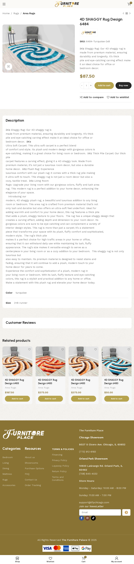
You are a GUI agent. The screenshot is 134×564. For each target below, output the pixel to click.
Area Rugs (29, 13)
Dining (5, 468)
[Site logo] (67, 3)
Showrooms (31, 463)
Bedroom (7, 457)
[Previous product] (123, 13)
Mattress (7, 474)
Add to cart (104, 85)
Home (6, 13)
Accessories (8, 485)
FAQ (27, 474)
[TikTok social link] (93, 518)
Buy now (123, 85)
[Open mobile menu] (4, 4)
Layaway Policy (60, 465)
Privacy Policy (59, 460)
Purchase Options (34, 468)
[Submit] (126, 512)
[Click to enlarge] (8, 66)
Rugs (16, 13)
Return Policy (59, 471)
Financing (57, 454)
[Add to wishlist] (29, 349)
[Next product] (130, 13)
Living (5, 463)
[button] (17, 399)
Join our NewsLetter (91, 506)
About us (30, 457)
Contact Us (31, 479)
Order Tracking (33, 485)
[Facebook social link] (81, 518)
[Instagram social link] (87, 518)
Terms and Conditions (58, 478)
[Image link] (23, 433)
